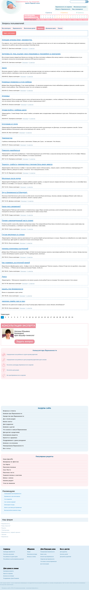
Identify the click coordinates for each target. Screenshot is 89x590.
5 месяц (64, 19)
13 (54, 16)
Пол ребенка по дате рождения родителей (13, 559)
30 (72, 17)
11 (52, 16)
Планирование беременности (13, 445)
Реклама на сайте (6, 588)
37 (81, 16)
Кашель (4, 528)
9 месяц (85, 19)
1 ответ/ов (30, 187)
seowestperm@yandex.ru (32, 588)
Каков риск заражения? (11, 206)
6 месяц (69, 19)
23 (66, 16)
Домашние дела (51, 28)
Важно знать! (7, 421)
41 (86, 16)
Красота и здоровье (10, 437)
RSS (12, 588)
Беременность (17, 28)
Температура (7, 138)
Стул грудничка (8, 499)
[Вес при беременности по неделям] (14, 377)
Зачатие (4, 534)
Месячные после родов (11, 178)
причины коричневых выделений (15, 248)
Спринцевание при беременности (12, 493)
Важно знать (43, 554)
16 (57, 17)
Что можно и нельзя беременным (15, 429)
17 (59, 16)
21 (63, 16)
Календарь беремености (9, 552)
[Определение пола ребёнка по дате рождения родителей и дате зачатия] (24, 361)
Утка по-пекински (9, 483)
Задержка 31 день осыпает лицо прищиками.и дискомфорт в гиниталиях (31, 54)
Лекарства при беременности (13, 416)
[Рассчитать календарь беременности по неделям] (18, 367)
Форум (28, 552)
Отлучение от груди (10, 124)
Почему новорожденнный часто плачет (17, 220)
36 (79, 17)
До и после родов (9, 419)
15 (57, 16)
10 (50, 17)
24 (66, 17)
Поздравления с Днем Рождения (11, 578)
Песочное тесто (8, 472)
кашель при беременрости (12, 289)
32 (75, 17)
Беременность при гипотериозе (12, 496)
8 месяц (80, 19)
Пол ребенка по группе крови (10, 556)
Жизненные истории (32, 554)
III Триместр (80, 12)
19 (61, 16)
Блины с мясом (8, 478)
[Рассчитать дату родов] (11, 372)
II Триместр (64, 12)
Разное (60, 28)
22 (63, 17)
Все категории (6, 28)
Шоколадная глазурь (9, 504)
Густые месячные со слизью (13, 234)
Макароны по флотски (11, 461)
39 (84, 16)
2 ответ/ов (30, 257)
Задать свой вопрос (9, 33)
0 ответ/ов (31, 48)
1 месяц (42, 19)
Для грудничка (8, 424)
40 (84, 17)
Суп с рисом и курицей (9, 502)
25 (68, 16)
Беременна (5, 536)
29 (72, 16)
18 (59, 17)
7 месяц (75, 19)
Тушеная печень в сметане (12, 475)
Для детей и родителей (11, 432)
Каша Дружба (8, 459)
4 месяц (58, 19)
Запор (4, 68)
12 (52, 17)
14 (54, 17)
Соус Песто (7, 470)
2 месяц (48, 19)
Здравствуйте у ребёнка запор (14, 110)
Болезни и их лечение (10, 443)
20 (61, 17)
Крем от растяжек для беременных (13, 507)
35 (79, 16)
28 (70, 17)
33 (77, 16)
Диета (4, 277)
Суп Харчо (6, 464)
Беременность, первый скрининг (11, 532)
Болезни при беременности (12, 413)
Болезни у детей (8, 427)
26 (68, 17)
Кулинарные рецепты (10, 435)
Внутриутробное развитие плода (12, 510)
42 (86, 17)
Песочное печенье (9, 467)
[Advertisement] (44, 392)
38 (81, 17)
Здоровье (40, 28)
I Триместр (48, 12)
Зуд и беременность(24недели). (15, 192)
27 (70, 16)
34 (77, 17)
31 (75, 16)
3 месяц (53, 19)
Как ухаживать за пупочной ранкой (16, 263)
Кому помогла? (6, 526)
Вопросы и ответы (9, 411)
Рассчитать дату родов (8, 554)
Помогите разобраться (11, 150)
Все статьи (7, 448)
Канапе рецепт (8, 480)
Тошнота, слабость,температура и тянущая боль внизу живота (27, 164)
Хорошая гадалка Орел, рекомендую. (17, 40)
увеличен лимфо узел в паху (13, 301)
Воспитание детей (29, 28)
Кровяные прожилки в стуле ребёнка (17, 82)
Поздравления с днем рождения (14, 440)
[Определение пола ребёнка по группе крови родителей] (20, 356)
